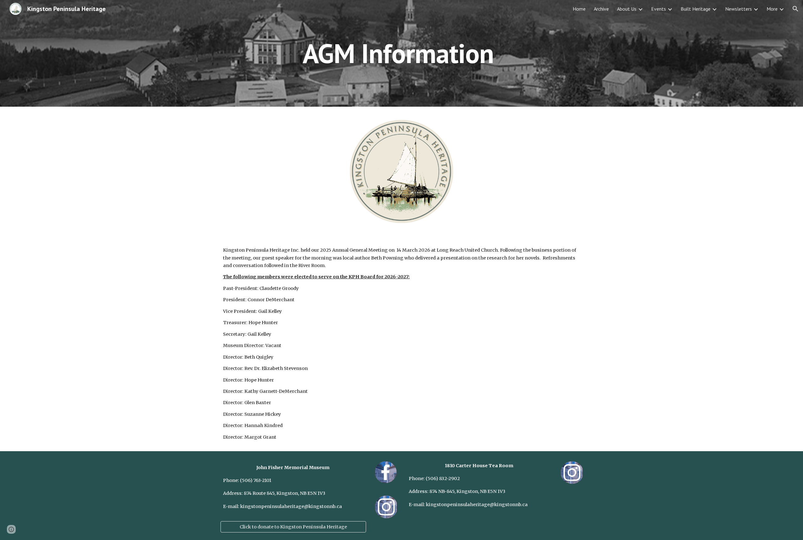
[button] (795, 8)
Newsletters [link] (738, 9)
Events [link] (658, 9)
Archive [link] (601, 9)
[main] (401, 53)
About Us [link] (626, 9)
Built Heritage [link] (695, 9)
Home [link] (579, 9)
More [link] (772, 9)
